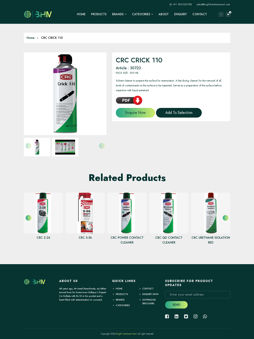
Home (81, 14)
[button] (225, 218)
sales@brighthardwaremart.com (213, 4)
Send (176, 305)
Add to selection (178, 112)
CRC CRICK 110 (52, 38)
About (164, 14)
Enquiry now (150, 294)
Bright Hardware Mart (126, 333)
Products (99, 14)
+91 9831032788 (182, 4)
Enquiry (180, 14)
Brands (118, 14)
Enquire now (135, 112)
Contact (199, 14)
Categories (141, 14)
